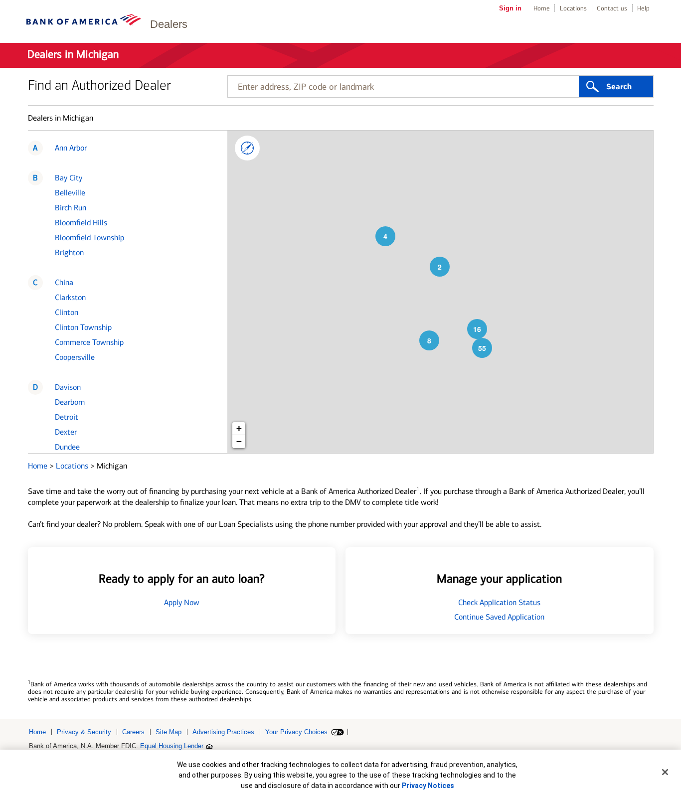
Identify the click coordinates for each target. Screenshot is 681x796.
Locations (573, 8)
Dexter (66, 432)
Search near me (247, 148)
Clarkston (70, 297)
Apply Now (181, 602)
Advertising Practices (223, 732)
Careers (133, 732)
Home (541, 8)
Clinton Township (83, 327)
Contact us (612, 8)
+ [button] (239, 428)
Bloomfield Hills (81, 222)
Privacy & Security (84, 732)
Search (619, 87)
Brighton (69, 252)
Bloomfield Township (89, 237)
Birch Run (70, 207)
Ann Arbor (71, 148)
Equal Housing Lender (171, 746)
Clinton (66, 312)
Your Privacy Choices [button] (296, 732)
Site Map (168, 732)
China (64, 282)
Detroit (66, 417)
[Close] (665, 772)
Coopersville (75, 357)
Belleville (70, 192)
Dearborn (70, 402)
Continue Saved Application (499, 617)
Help (643, 8)
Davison (68, 387)
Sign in (510, 8)
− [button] (239, 441)
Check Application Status (499, 602)
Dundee (67, 447)
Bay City (68, 177)
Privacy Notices (428, 786)
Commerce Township (89, 342)
